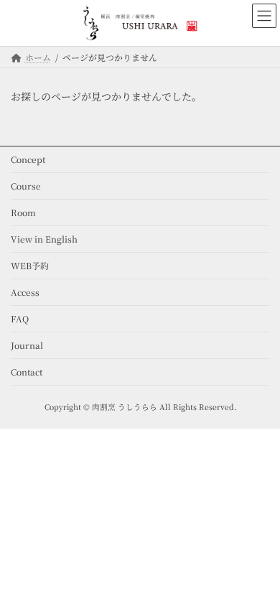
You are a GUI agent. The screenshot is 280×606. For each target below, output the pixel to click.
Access (25, 292)
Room (23, 212)
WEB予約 (30, 265)
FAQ (20, 318)
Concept (28, 159)
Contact (26, 371)
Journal (27, 345)
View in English (44, 239)
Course (26, 186)
